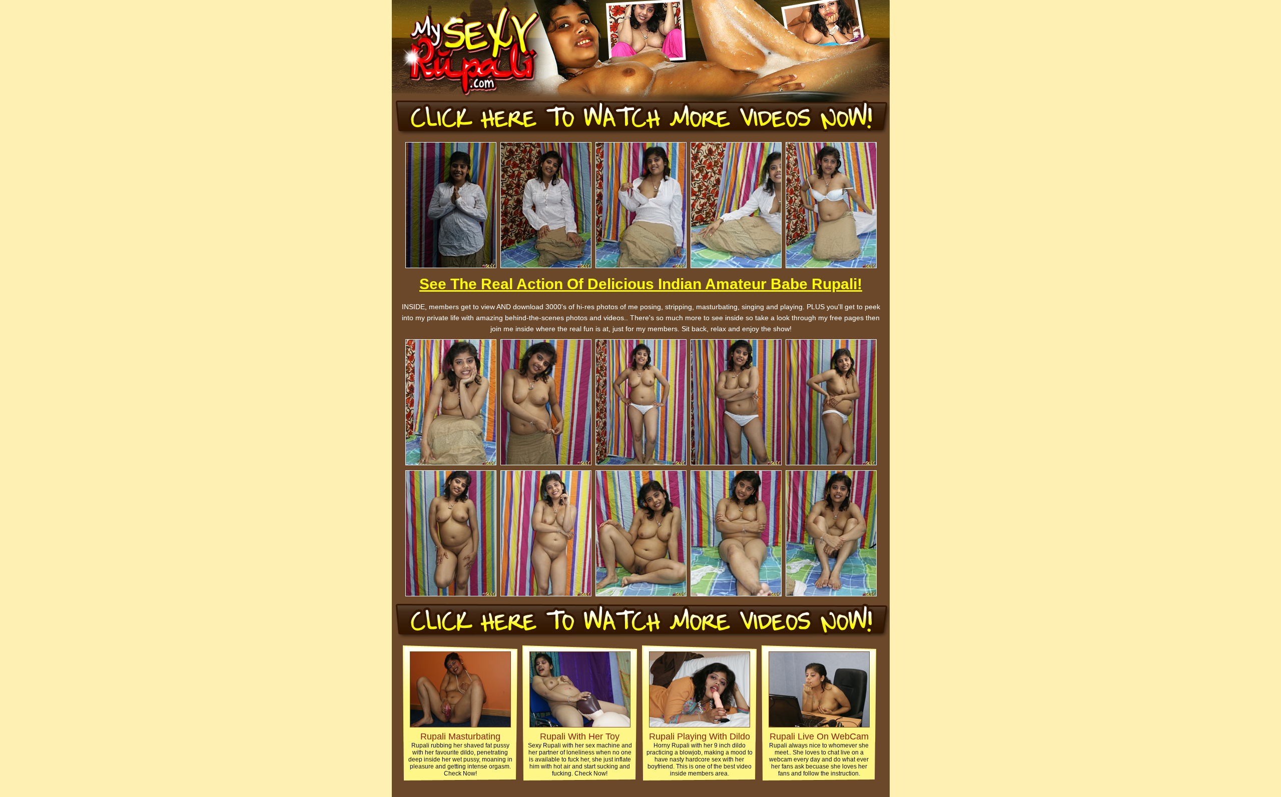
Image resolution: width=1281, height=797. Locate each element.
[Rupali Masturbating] (460, 725)
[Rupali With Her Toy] (579, 725)
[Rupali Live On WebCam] (819, 725)
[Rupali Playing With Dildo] (699, 725)
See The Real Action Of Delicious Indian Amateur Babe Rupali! (640, 284)
